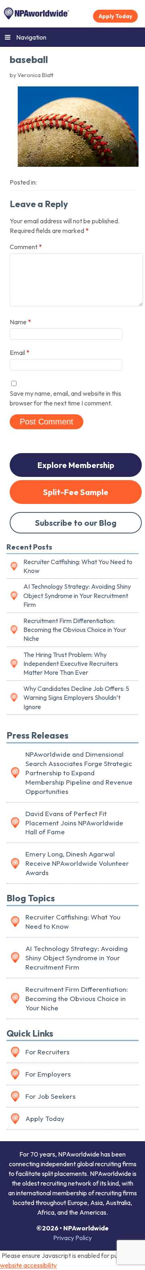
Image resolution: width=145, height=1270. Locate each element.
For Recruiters (47, 1051)
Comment (26, 247)
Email (19, 352)
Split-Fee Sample (75, 492)
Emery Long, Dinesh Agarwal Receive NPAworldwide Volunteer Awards (77, 863)
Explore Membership (75, 465)
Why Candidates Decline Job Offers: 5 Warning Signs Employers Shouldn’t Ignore (76, 697)
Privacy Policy (72, 1238)
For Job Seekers (50, 1096)
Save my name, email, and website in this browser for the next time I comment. (65, 398)
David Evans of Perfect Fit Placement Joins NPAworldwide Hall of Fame (74, 822)
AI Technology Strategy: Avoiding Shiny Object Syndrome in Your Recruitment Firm (77, 595)
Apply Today (115, 16)
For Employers (48, 1074)
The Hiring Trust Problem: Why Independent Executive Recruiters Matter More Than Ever (70, 664)
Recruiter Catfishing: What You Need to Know (78, 566)
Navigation (31, 37)
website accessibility (28, 1265)
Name (20, 322)
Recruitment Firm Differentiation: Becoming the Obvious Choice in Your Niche (74, 630)
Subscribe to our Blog (75, 523)
